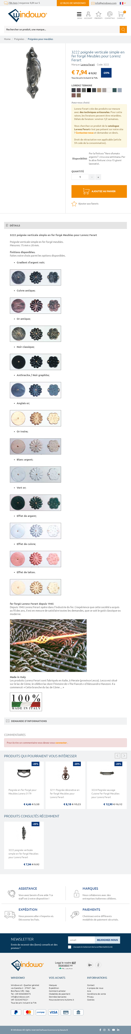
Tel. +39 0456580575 (21, 994)
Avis (89, 991)
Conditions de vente (96, 994)
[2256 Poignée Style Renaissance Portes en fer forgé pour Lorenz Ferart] (33, 72)
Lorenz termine (81, 85)
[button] (88, 15)
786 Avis (12, 3)
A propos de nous (95, 988)
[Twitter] (109, 1030)
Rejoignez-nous (107, 940)
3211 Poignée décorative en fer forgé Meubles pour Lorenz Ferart (64, 794)
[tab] (65, 225)
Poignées (19, 39)
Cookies (90, 1000)
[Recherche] (123, 29)
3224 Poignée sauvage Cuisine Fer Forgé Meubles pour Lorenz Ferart (105, 794)
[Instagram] (104, 1030)
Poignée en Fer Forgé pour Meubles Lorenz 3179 (23, 792)
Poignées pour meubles (40, 39)
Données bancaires (57, 997)
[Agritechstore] (90, 965)
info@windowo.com (106, 3)
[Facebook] (100, 1030)
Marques (53, 985)
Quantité (77, 171)
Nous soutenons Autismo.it (61, 1000)
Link (110, 947)
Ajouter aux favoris (88, 203)
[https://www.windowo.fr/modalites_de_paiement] (65, 1012)
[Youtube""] (113, 1030)
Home (7, 39)
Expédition (54, 988)
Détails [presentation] (14, 225)
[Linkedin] (118, 1030)
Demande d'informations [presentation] (28, 721)
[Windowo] (25, 15)
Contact (90, 985)
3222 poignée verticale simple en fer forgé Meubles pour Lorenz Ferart (23, 854)
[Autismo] (98, 965)
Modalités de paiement (59, 994)
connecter (61, 742)
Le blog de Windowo (73, 3)
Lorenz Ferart (88, 64)
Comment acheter (57, 991)
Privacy (90, 997)
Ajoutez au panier (103, 191)
